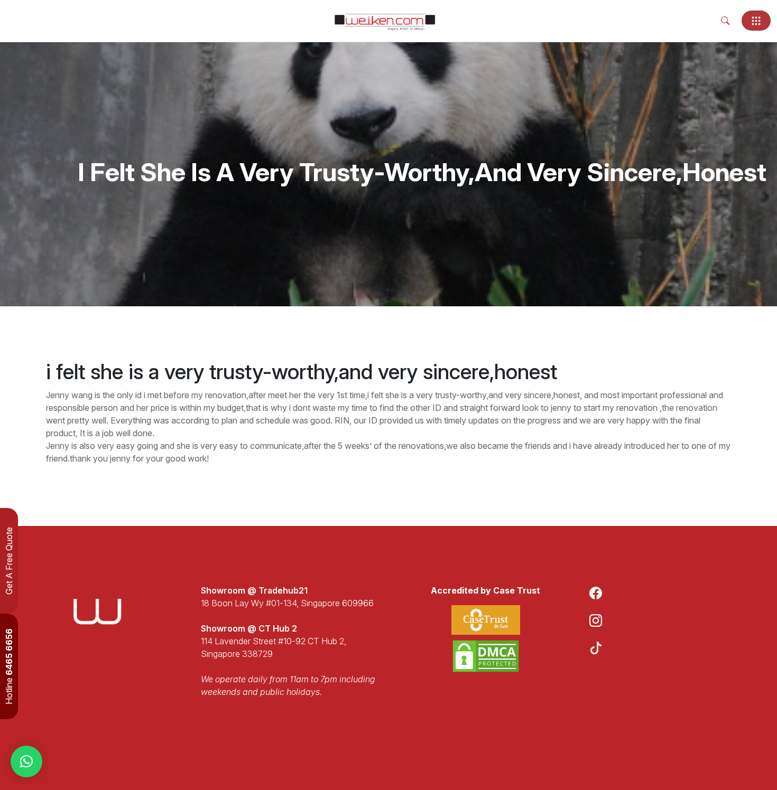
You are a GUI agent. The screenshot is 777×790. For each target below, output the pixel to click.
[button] (26, 761)
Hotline (9, 666)
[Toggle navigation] (756, 21)
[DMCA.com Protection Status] (486, 656)
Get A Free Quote (9, 561)
